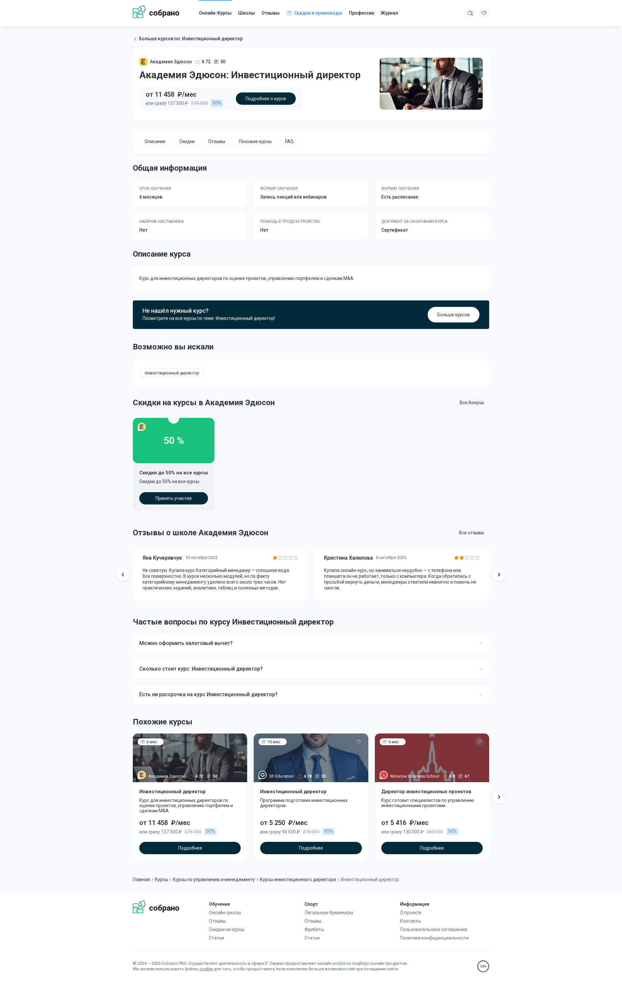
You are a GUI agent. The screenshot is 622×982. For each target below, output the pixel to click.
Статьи (216, 937)
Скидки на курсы (226, 929)
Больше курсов (453, 314)
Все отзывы (471, 532)
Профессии (361, 13)
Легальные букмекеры (329, 912)
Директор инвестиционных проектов (426, 791)
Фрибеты (314, 929)
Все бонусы (472, 402)
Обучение (219, 904)
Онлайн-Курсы (215, 13)
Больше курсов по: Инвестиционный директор (191, 38)
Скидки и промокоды (318, 13)
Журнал (389, 13)
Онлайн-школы (225, 912)
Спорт (311, 904)
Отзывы (270, 13)
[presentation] (123, 574)
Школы (246, 13)
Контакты (410, 921)
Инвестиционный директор (172, 372)
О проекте (410, 912)
